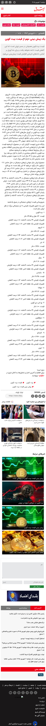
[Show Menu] (2, 8)
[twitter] (40, 396)
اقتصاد (17, 685)
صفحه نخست (41, 685)
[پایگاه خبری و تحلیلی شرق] (39, 9)
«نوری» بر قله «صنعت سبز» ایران (34, 627)
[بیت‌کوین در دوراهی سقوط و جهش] (23, 493)
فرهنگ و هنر (8, 685)
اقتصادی (41, 33)
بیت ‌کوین (30, 382)
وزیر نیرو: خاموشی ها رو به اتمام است (32, 618)
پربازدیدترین (23, 608)
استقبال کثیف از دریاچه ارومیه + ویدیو (32, 638)
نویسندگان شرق (40, 712)
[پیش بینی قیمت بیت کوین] (23, 518)
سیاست (25, 685)
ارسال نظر (36, 587)
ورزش (43, 688)
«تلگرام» (41, 375)
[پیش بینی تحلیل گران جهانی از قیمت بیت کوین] (23, 542)
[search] (2, 2)
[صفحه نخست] (13, 2)
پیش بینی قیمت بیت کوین (22, 386)
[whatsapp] (32, 396)
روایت (37, 688)
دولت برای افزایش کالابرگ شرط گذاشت (32, 654)
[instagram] (31, 692)
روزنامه (8, 608)
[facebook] (36, 396)
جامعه (32, 685)
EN (10, 2)
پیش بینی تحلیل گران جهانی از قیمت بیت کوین (26, 552)
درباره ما (42, 701)
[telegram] (43, 397)
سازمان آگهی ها (40, 715)
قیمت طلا (16, 25)
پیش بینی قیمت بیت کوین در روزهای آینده (28, 478)
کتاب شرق (7, 15)
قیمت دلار (40, 25)
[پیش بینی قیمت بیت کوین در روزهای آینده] (23, 469)
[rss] (35, 692)
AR (6, 2)
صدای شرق (22, 688)
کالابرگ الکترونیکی (28, 25)
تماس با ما (41, 698)
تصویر (30, 688)
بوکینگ (41, 675)
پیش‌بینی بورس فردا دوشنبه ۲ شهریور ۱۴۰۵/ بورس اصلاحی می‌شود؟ (23, 643)
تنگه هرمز (6, 25)
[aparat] (19, 692)
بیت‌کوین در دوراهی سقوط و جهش (30, 503)
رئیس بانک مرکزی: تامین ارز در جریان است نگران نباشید (26, 614)
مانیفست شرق (40, 708)
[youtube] (10, 692)
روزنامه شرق (38, 15)
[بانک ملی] (23, 601)
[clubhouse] (14, 692)
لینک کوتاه (19, 392)
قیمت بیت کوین (16, 382)
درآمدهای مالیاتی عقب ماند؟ (35, 622)
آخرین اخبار (37, 608)
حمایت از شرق (40, 705)
